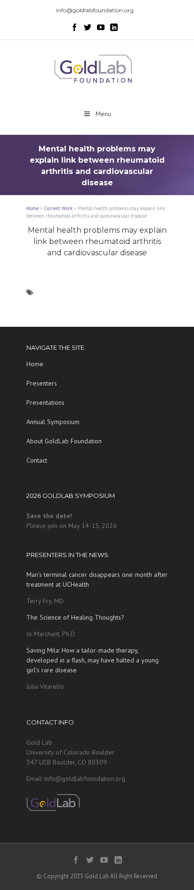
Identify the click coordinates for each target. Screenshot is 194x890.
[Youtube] (101, 27)
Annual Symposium (53, 421)
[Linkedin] (114, 27)
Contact (36, 460)
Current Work (58, 208)
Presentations (45, 402)
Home (32, 208)
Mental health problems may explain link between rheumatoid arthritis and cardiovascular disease (97, 241)
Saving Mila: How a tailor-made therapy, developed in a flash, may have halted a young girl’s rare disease (92, 660)
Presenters (41, 383)
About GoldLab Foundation (64, 441)
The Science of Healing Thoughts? (75, 617)
